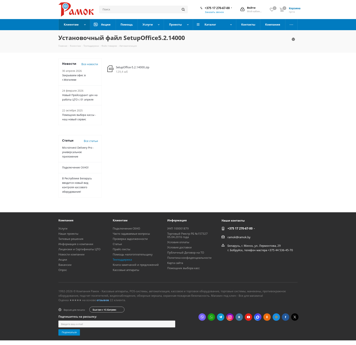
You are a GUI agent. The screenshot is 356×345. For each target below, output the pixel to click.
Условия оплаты (178, 242)
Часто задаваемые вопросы (131, 233)
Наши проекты (68, 233)
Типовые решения (70, 239)
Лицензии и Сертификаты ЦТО (79, 249)
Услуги (62, 228)
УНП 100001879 (178, 228)
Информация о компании (75, 244)
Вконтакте (239, 317)
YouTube (248, 317)
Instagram (230, 317)
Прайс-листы (121, 249)
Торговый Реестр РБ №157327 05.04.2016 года (187, 235)
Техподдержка (122, 259)
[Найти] (183, 9)
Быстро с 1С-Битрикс (104, 309)
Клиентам (120, 220)
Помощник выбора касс (183, 268)
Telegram (220, 317)
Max (257, 317)
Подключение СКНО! (75, 167)
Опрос (62, 270)
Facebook (285, 317)
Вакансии (65, 265)
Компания (65, 220)
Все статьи (91, 141)
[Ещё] (291, 24)
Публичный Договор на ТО (185, 252)
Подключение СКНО (126, 228)
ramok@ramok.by (239, 237)
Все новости (89, 64)
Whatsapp (211, 317)
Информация (177, 220)
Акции (62, 259)
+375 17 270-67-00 (217, 8)
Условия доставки (179, 247)
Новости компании (71, 254)
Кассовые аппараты (126, 270)
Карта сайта (175, 263)
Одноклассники (267, 317)
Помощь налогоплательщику (133, 254)
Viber (202, 317)
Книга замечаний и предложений (136, 265)
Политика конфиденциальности (189, 257)
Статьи (117, 244)
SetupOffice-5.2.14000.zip (132, 67)
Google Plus (276, 317)
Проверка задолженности (130, 239)
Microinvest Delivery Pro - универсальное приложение (78, 152)
